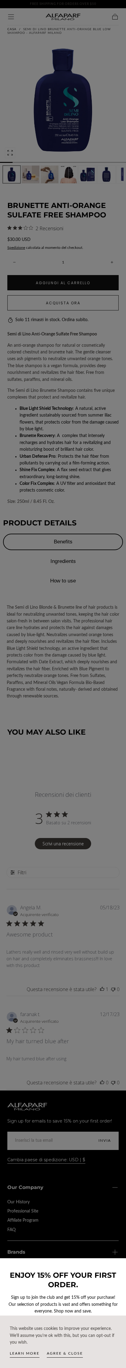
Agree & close (65, 1353)
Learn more (24, 1353)
